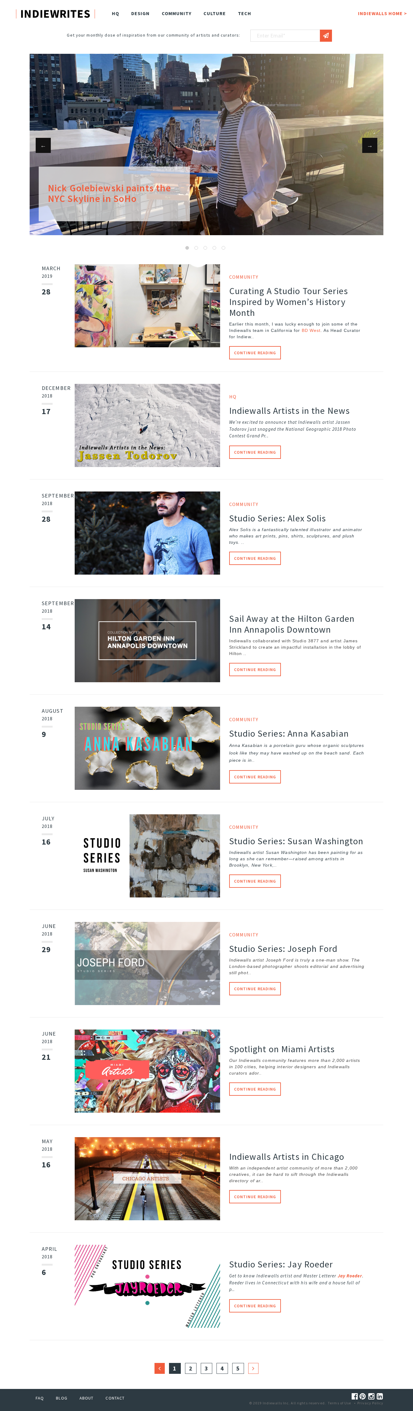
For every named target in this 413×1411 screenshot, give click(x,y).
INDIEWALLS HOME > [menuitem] (382, 13)
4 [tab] (214, 248)
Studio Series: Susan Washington (296, 841)
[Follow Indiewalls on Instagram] (372, 1396)
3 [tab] (205, 248)
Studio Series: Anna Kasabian (289, 733)
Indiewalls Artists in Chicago (286, 1156)
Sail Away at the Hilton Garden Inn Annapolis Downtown (292, 624)
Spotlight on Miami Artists (282, 1049)
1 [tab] (187, 248)
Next (369, 145)
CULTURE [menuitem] (214, 13)
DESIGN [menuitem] (140, 13)
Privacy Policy (370, 1403)
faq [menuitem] (40, 1398)
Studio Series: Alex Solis (277, 518)
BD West (311, 330)
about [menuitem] (87, 1398)
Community (244, 277)
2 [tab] (196, 248)
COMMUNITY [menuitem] (176, 13)
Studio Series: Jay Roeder (281, 1264)
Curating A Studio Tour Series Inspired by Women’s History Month (288, 301)
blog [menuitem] (61, 1398)
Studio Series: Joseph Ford (283, 948)
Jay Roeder (350, 1276)
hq (232, 397)
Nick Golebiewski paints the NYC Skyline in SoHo (109, 193)
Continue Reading (255, 352)
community (244, 719)
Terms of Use (339, 1403)
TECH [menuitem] (244, 13)
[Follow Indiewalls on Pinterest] (363, 1396)
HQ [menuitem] (115, 13)
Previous (43, 145)
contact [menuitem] (115, 1398)
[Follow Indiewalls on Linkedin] (380, 1396)
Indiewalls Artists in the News (289, 410)
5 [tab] (223, 248)
